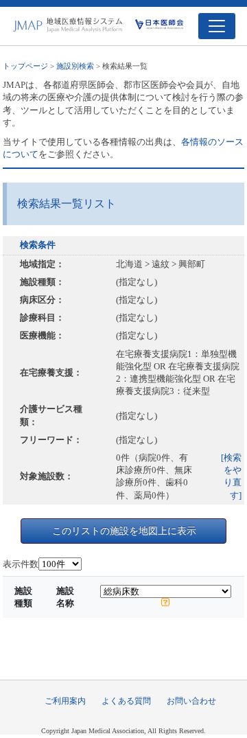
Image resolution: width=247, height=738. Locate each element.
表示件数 (20, 564)
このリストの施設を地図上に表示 (124, 530)
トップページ (25, 66)
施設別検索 (75, 66)
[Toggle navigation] (217, 26)
